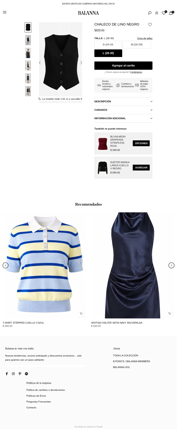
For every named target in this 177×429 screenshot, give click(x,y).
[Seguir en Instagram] (13, 374)
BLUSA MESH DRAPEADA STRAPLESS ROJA (117, 141)
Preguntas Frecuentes (38, 401)
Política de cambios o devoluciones (45, 390)
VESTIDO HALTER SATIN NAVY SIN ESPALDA (116, 322)
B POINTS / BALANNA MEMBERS (131, 361)
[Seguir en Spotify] (26, 374)
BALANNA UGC (121, 367)
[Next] (171, 265)
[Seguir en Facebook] (6, 374)
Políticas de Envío (36, 395)
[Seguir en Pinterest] (19, 374)
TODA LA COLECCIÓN (125, 355)
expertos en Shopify (94, 427)
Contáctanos (136, 72)
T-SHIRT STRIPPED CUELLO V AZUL (23, 322)
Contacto (31, 407)
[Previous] (5, 265)
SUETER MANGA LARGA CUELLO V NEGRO (119, 165)
